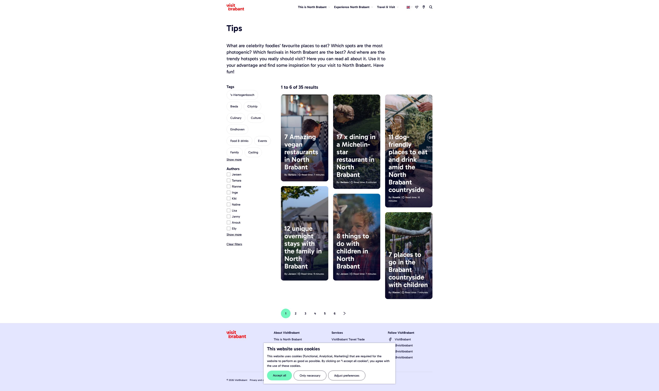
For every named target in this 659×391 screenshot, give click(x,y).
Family (234, 152)
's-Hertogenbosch (242, 95)
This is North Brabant (288, 339)
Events (262, 141)
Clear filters (234, 244)
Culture (256, 118)
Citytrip (252, 106)
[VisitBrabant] (390, 339)
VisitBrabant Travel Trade (348, 339)
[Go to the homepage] (237, 7)
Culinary (235, 118)
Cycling (253, 152)
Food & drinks (239, 141)
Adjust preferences (346, 375)
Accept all (279, 375)
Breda (234, 106)
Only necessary (310, 375)
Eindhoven (237, 129)
